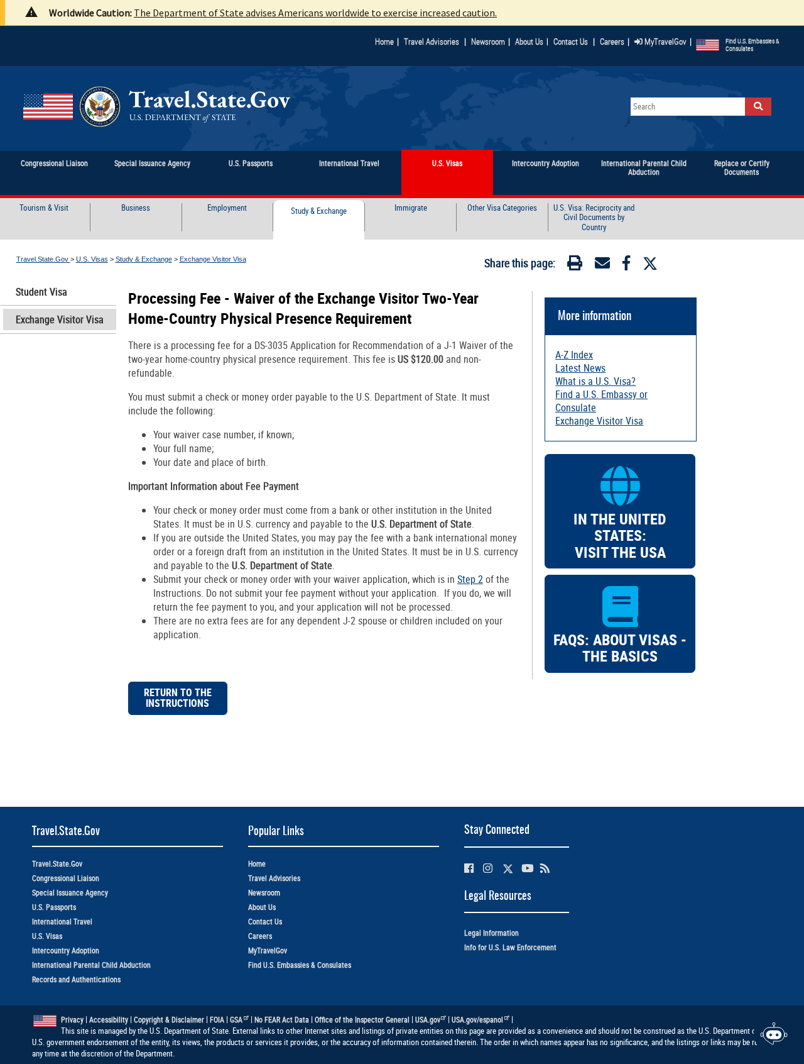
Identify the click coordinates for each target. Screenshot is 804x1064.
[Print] (574, 265)
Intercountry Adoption (65, 950)
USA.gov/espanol (477, 1019)
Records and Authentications (76, 979)
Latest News (580, 368)
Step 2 (470, 579)
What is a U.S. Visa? (595, 381)
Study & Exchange (319, 211)
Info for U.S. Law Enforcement (510, 947)
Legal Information (491, 933)
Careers (612, 41)
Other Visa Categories (502, 208)
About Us (531, 41)
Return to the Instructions (178, 698)
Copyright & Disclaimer (169, 1019)
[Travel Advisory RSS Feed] (545, 868)
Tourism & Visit (43, 208)
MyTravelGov (665, 41)
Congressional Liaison (65, 878)
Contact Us (571, 41)
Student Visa (41, 292)
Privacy (72, 1019)
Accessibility (108, 1019)
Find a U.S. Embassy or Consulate (601, 400)
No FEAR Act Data (281, 1019)
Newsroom (488, 41)
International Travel (62, 921)
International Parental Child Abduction (91, 965)
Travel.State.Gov (43, 259)
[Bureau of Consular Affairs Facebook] (469, 868)
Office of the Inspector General (362, 1019)
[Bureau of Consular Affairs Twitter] (508, 869)
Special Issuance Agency (70, 892)
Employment (227, 208)
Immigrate (410, 208)
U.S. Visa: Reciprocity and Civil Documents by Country (593, 217)
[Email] (602, 265)
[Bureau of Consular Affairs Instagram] (487, 868)
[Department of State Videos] (527, 868)
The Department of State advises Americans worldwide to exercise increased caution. (315, 12)
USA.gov (427, 1019)
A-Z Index (574, 355)
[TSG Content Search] (758, 106)
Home (384, 41)
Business (135, 208)
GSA (236, 1019)
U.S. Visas (92, 259)
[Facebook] (626, 265)
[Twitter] (650, 263)
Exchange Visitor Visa (213, 259)
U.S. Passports (54, 907)
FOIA (217, 1019)
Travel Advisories (431, 41)
